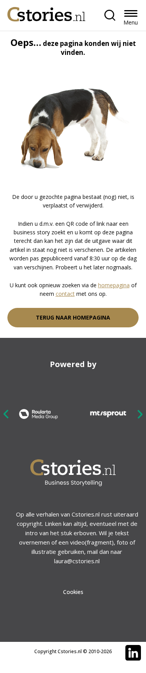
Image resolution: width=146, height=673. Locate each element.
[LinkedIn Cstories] (133, 653)
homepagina (114, 285)
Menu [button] (130, 22)
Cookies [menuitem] (73, 592)
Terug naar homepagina (73, 317)
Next (139, 414)
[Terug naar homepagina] (46, 12)
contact (65, 293)
